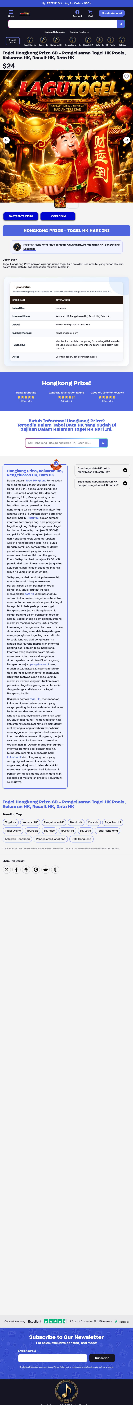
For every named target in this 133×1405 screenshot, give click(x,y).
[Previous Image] (6, 140)
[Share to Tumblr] (55, 869)
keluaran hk (14, 757)
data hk (29, 593)
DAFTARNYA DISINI (21, 216)
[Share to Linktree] (26, 869)
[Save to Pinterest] (36, 869)
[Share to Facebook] (16, 869)
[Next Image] (127, 140)
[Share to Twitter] (7, 869)
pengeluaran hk (40, 664)
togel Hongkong (36, 480)
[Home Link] (24, 14)
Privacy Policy (59, 1367)
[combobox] (62, 24)
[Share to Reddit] (45, 869)
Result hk (33, 517)
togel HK (35, 698)
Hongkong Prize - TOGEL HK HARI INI (67, 230)
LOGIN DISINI (58, 216)
